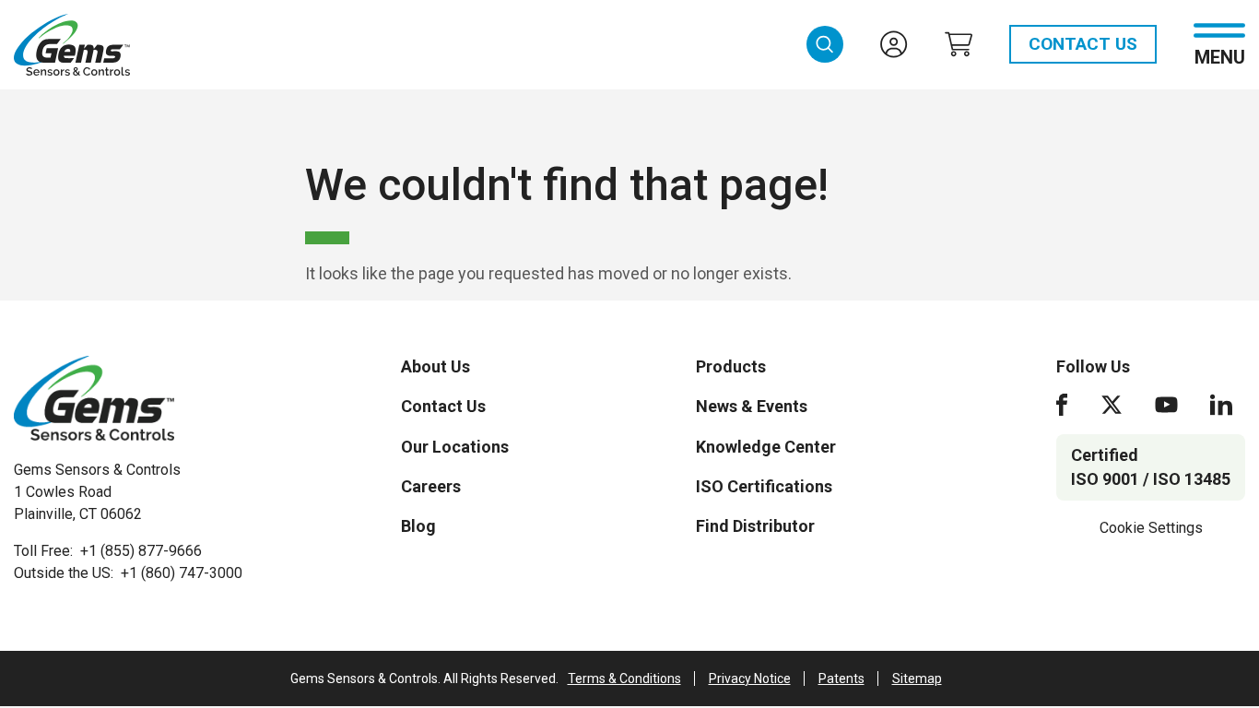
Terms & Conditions (624, 678)
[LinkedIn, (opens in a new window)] (1221, 405)
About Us (435, 366)
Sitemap (917, 678)
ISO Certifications (764, 486)
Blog (418, 526)
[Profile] (894, 44)
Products (731, 366)
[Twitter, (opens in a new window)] (1111, 405)
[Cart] (958, 44)
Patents (841, 678)
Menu (1219, 55)
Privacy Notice (750, 678)
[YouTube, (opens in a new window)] (1166, 405)
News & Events (751, 406)
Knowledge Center (766, 446)
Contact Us (1083, 43)
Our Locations (455, 446)
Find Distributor (755, 526)
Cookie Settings (1151, 528)
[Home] (94, 398)
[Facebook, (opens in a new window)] (1062, 405)
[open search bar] (824, 44)
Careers (431, 486)
